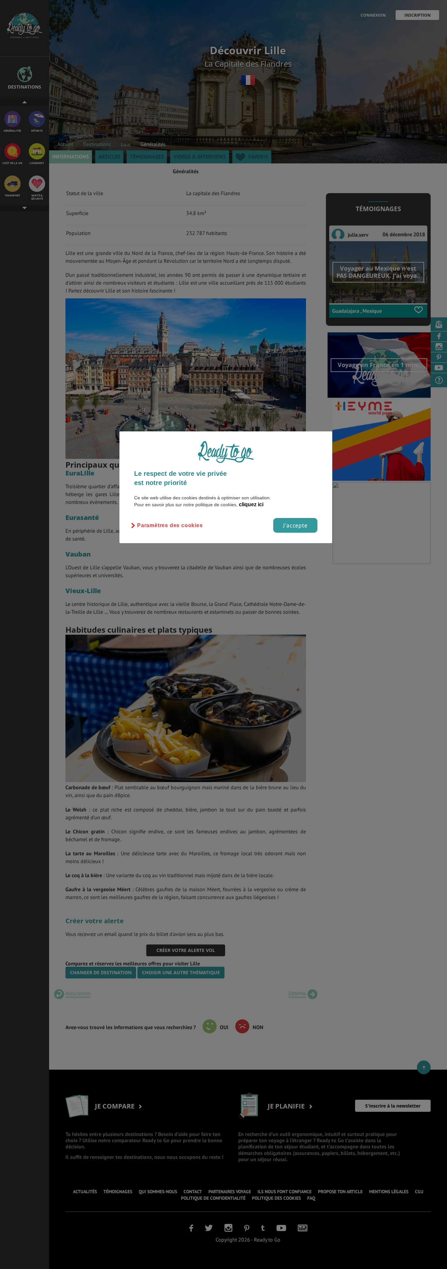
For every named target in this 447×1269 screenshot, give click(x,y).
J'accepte (295, 525)
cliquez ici (251, 504)
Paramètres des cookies (170, 525)
